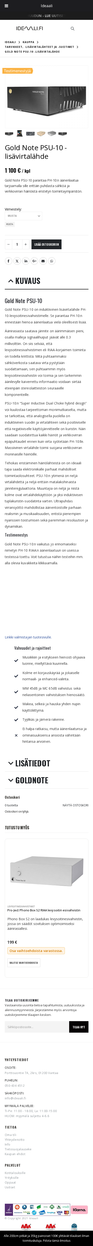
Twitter (17, 261)
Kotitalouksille (15, 1173)
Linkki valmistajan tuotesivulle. (29, 637)
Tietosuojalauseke (18, 1149)
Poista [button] (9, 224)
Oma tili (10, 1135)
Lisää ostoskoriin (46, 244)
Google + (34, 261)
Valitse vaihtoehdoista (24, 962)
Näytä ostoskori (75, 805)
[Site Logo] (29, 28)
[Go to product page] (46, 871)
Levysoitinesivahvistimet (21, 906)
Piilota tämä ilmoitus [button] (56, 1241)
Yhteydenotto (15, 1140)
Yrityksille (12, 1178)
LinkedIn (26, 261)
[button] (73, 28)
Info (7, 1144)
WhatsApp (52, 261)
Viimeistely (13, 209)
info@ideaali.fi (15, 1098)
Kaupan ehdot (15, 1154)
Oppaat (10, 1182)
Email (43, 261)
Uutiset (10, 1187)
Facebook (8, 261)
